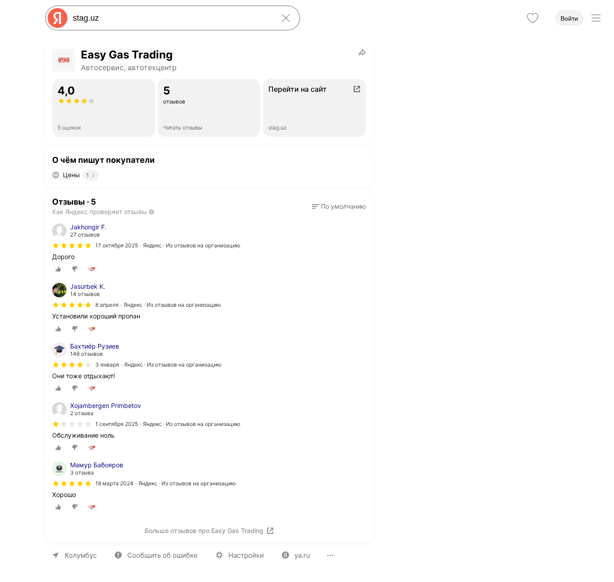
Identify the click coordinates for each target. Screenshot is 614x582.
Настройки (246, 555)
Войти (569, 18)
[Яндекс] (57, 18)
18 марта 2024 (114, 483)
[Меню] (596, 18)
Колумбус (81, 555)
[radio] (58, 268)
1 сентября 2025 (116, 424)
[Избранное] (533, 18)
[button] (339, 206)
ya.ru (302, 555)
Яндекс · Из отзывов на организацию (191, 245)
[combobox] (170, 18)
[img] (72, 245)
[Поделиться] (362, 52)
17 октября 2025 (116, 245)
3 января (107, 364)
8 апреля (107, 304)
